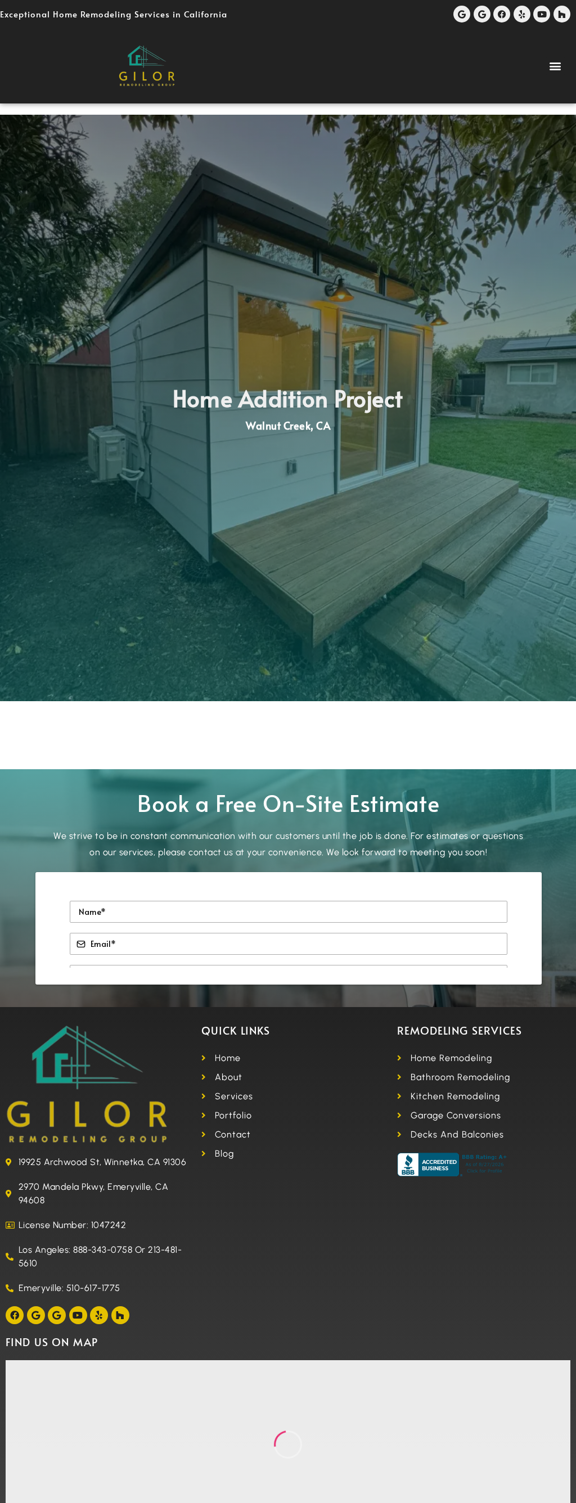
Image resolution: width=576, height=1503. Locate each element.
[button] (555, 66)
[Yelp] (522, 14)
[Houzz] (562, 14)
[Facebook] (501, 14)
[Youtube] (541, 14)
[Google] (461, 14)
